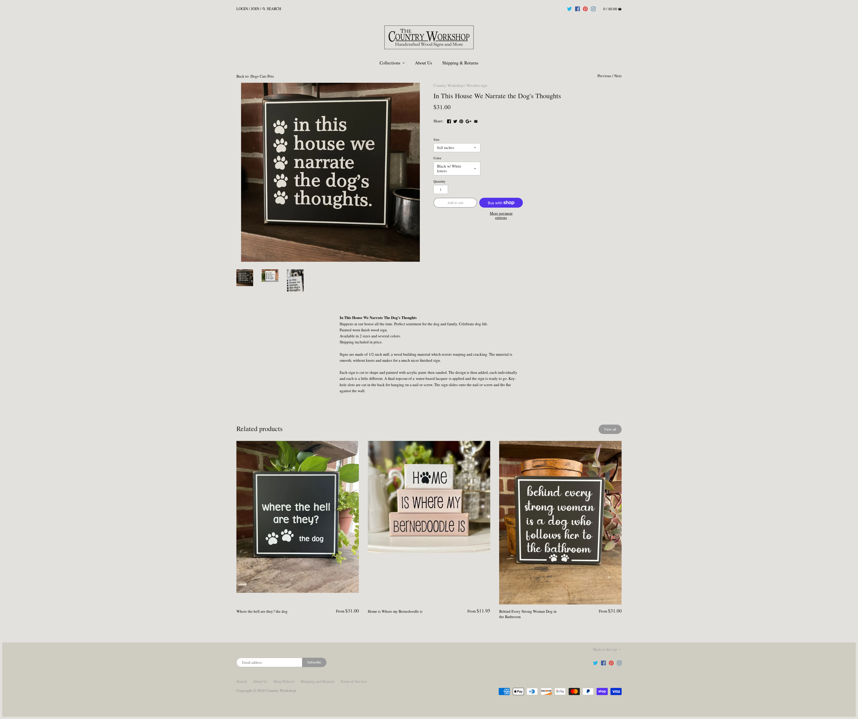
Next (618, 75)
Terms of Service (353, 681)
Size (436, 139)
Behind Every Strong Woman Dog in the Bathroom (528, 614)
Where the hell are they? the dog (262, 611)
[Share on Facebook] (449, 120)
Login (242, 8)
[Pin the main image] (461, 120)
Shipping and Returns (318, 681)
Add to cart (455, 202)
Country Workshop (448, 85)
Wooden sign (477, 85)
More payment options (501, 215)
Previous (604, 75)
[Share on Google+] (468, 120)
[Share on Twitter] (455, 120)
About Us (260, 681)
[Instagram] (593, 8)
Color (437, 158)
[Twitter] (569, 8)
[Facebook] (577, 8)
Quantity (439, 181)
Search (241, 681)
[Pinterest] (585, 8)
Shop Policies (284, 681)
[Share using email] (476, 120)
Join (255, 8)
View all (610, 429)
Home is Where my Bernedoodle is (395, 611)
